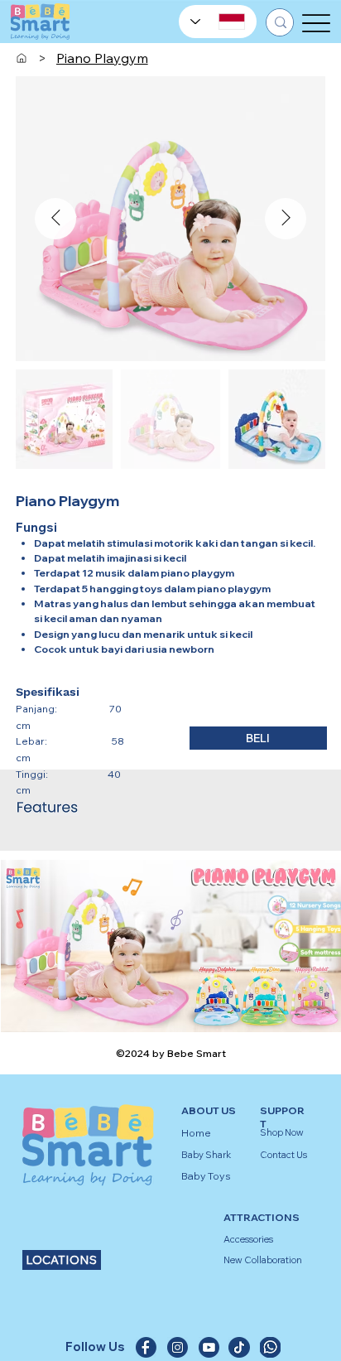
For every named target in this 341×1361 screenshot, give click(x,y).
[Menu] (316, 22)
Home (196, 1133)
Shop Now (282, 1132)
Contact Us (283, 1155)
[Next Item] (285, 218)
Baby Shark (206, 1155)
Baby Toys (206, 1176)
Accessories (248, 1239)
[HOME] (21, 58)
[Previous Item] (55, 218)
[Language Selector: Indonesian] (218, 21)
